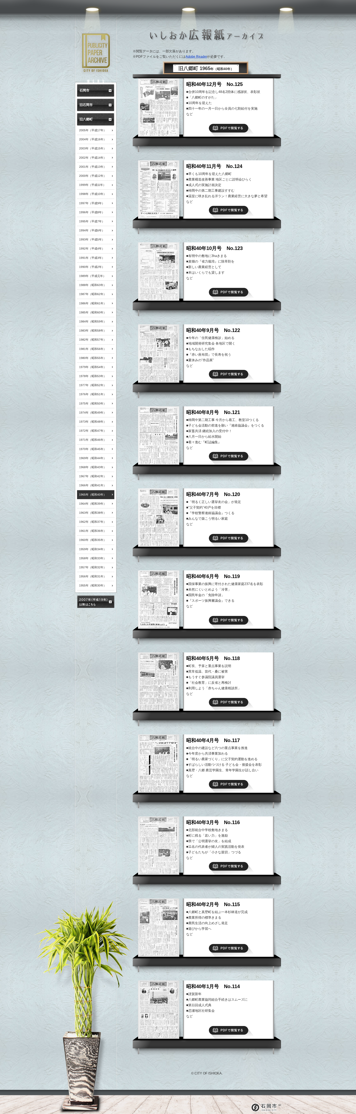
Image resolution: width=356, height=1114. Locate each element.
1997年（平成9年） (92, 203)
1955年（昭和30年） (92, 585)
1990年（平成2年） (92, 267)
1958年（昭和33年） (92, 558)
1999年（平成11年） (92, 184)
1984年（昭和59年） (92, 321)
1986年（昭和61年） (92, 303)
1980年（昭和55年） (92, 358)
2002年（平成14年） (92, 157)
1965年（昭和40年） (92, 494)
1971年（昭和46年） (92, 439)
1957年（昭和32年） (92, 567)
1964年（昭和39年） (92, 503)
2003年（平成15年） (92, 148)
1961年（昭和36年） (92, 530)
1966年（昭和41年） (92, 485)
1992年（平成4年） (92, 248)
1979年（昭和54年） (92, 367)
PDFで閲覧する (228, 128)
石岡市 (266, 1107)
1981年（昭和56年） (92, 349)
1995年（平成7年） (92, 221)
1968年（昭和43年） (92, 467)
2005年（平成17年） (92, 130)
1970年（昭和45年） (92, 449)
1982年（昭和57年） (92, 339)
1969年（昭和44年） (92, 458)
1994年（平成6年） (92, 230)
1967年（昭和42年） (92, 476)
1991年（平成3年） (92, 257)
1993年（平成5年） (92, 239)
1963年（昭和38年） (92, 512)
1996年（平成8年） (92, 212)
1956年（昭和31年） (92, 576)
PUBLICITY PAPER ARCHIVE (96, 52)
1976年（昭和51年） (92, 394)
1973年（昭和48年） (92, 421)
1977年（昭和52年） (92, 385)
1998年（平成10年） (92, 194)
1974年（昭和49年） (92, 412)
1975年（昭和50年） (92, 403)
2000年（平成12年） (92, 175)
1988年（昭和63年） (92, 285)
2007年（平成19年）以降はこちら (95, 602)
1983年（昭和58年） (92, 330)
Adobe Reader (196, 56)
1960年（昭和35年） (92, 540)
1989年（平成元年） (92, 276)
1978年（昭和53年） (92, 376)
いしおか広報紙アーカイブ (207, 35)
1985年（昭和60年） (92, 312)
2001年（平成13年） (92, 166)
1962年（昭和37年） (92, 521)
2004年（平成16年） (92, 139)
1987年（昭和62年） (92, 294)
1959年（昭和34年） (92, 549)
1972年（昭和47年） (92, 430)
